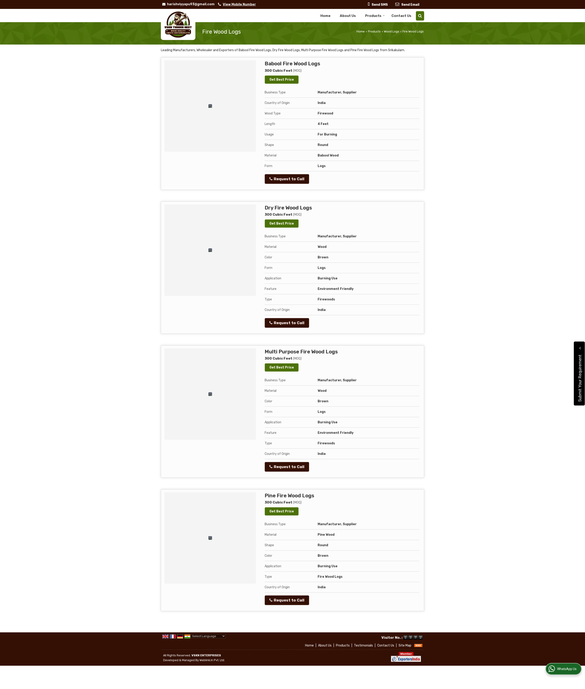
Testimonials (363, 645)
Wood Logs (391, 31)
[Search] (420, 16)
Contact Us (401, 16)
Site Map (405, 645)
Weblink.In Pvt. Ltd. (212, 660)
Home (325, 16)
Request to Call (288, 179)
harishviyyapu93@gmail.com (191, 4)
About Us (348, 16)
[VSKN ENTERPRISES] (178, 24)
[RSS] (418, 645)
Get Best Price (281, 80)
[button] (239, 4)
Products (373, 16)
